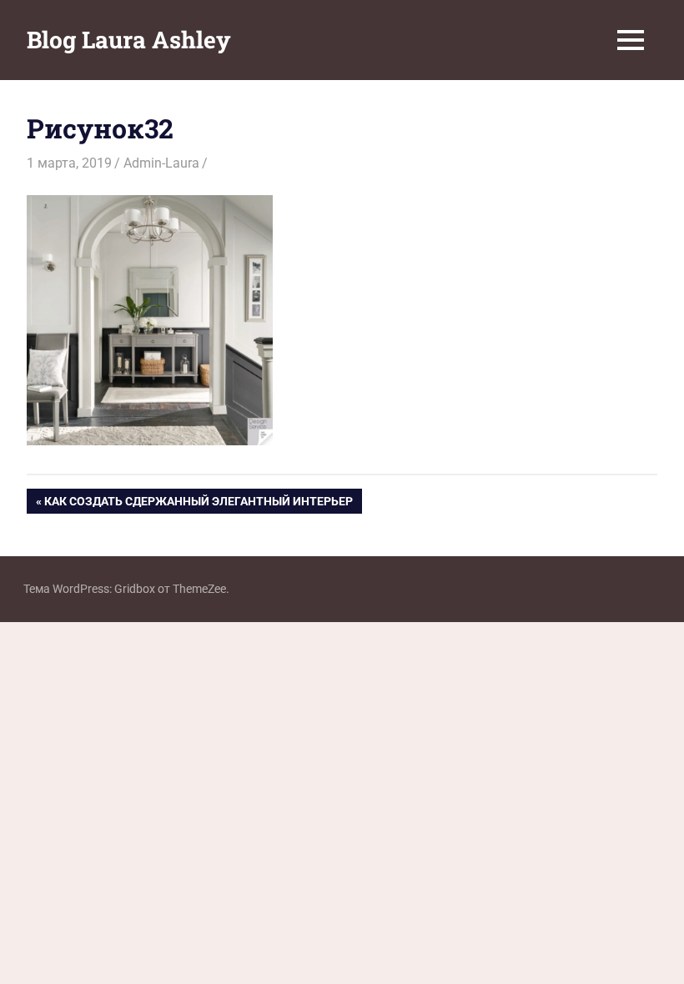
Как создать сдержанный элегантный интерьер (198, 504)
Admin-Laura (161, 163)
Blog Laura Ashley (129, 39)
